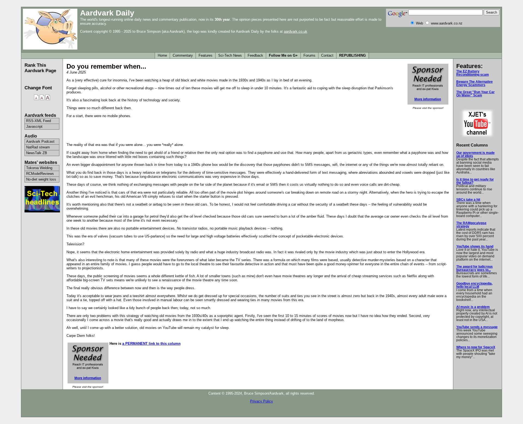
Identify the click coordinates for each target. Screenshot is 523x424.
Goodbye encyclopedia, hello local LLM (474, 285)
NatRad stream (38, 147)
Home (162, 55)
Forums (309, 55)
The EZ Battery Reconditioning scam (472, 73)
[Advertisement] (258, 130)
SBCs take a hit (468, 199)
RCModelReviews (40, 174)
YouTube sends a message (477, 327)
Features (205, 55)
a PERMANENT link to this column (151, 343)
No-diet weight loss (41, 179)
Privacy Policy (261, 401)
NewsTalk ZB (36, 153)
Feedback (255, 55)
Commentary (183, 55)
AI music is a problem (473, 307)
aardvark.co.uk (295, 31)
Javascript (34, 126)
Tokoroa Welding (39, 168)
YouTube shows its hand (474, 246)
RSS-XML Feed (38, 121)
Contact (327, 55)
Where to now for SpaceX (475, 347)
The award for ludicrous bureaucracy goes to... (474, 268)
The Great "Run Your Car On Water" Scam (475, 93)
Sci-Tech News (230, 55)
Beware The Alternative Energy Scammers (474, 83)
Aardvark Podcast (40, 141)
